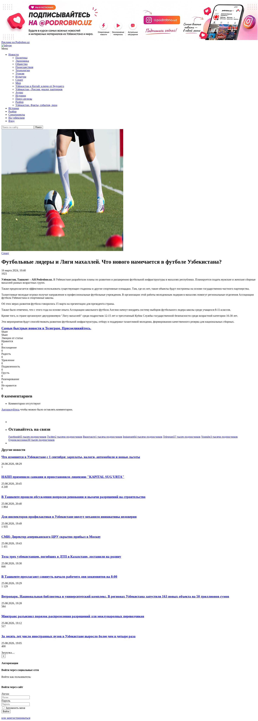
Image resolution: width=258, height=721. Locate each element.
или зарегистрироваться (15, 717)
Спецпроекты (16, 114)
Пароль (5, 700)
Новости (13, 54)
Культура (20, 76)
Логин (5, 693)
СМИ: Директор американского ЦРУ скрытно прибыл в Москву (51, 537)
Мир (18, 82)
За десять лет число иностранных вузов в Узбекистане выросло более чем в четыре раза (68, 636)
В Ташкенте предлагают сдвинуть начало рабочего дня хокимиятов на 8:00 (59, 576)
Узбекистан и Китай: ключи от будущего (39, 86)
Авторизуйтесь (10, 409)
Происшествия (24, 67)
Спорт (19, 79)
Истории (20, 95)
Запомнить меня (15, 707)
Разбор (19, 101)
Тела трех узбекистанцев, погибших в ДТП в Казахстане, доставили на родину (61, 556)
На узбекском (16, 117)
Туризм (19, 73)
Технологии (22, 70)
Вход (11, 120)
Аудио (19, 92)
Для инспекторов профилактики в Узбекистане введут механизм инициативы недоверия (69, 516)
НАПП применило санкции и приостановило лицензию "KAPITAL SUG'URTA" (62, 477)
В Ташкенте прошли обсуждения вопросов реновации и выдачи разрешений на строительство (73, 497)
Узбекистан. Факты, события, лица (36, 105)
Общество (21, 64)
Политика (21, 57)
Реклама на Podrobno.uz (15, 42)
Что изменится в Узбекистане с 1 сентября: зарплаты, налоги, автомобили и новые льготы (70, 457)
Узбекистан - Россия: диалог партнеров (38, 89)
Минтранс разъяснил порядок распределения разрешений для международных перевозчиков (72, 616)
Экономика (22, 60)
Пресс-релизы (23, 98)
